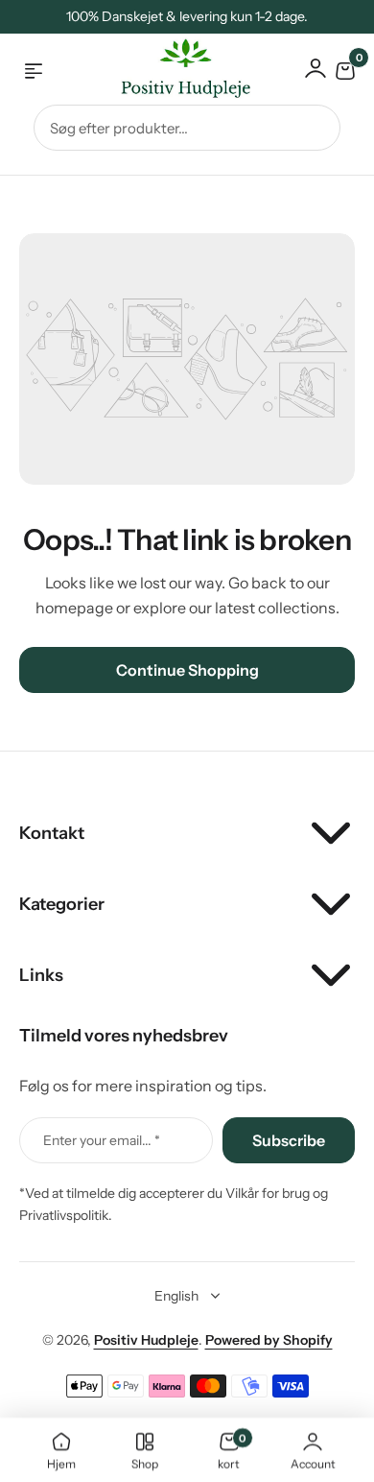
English (176, 1295)
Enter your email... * (101, 1140)
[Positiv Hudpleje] (171, 71)
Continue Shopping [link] (187, 670)
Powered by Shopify (269, 1340)
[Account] (315, 68)
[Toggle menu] (34, 71)
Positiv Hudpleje (146, 1340)
